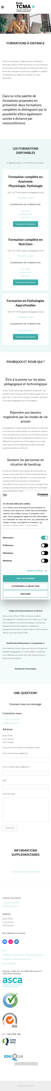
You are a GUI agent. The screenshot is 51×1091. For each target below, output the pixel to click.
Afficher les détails (35, 571)
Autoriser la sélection (25, 586)
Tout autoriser (25, 578)
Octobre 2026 (25, 272)
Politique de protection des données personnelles (22, 955)
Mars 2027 (25, 217)
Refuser (25, 594)
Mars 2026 (25, 211)
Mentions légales (9, 963)
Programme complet (25, 197)
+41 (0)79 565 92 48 (10, 719)
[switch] (44, 546)
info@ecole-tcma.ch (10, 723)
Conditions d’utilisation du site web (16, 959)
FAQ (4, 950)
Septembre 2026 (25, 214)
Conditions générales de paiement (26, 871)
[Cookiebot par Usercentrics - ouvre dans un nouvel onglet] (37, 495)
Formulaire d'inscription (26, 224)
